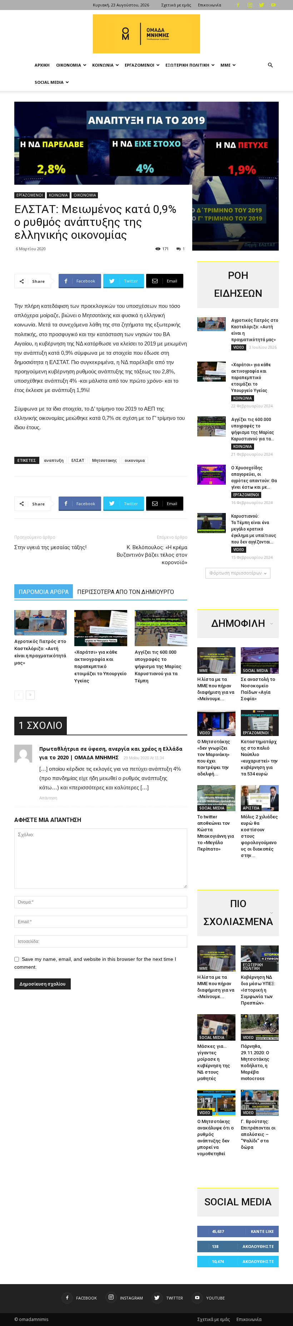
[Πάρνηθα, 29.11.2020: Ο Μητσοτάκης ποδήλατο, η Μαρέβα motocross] (260, 1027)
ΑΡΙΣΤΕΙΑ (251, 807)
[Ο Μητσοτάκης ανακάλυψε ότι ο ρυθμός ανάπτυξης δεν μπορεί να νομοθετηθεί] (216, 1103)
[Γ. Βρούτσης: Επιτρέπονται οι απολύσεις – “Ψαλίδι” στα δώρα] (260, 1103)
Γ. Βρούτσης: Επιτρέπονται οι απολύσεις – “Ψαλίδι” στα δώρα (258, 1134)
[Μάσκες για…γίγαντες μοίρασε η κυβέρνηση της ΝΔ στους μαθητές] (216, 1027)
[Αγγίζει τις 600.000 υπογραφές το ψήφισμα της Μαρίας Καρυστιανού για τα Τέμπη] (161, 628)
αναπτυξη (54, 460)
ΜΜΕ (225, 65)
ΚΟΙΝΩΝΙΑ (103, 65)
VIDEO (238, 347)
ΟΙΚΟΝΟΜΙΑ (68, 65)
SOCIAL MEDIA (49, 82)
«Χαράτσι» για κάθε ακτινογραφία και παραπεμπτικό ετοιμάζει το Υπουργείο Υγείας (100, 666)
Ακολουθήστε (258, 1246)
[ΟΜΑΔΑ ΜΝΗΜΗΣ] (146, 33)
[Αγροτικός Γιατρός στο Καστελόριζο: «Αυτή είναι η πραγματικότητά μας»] (40, 623)
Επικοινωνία (209, 5)
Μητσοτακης (104, 460)
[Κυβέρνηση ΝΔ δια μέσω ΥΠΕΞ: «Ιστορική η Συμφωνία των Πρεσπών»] (260, 958)
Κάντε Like (262, 1231)
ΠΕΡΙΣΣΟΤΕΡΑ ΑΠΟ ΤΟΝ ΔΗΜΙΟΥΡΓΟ (125, 592)
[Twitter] (261, 5)
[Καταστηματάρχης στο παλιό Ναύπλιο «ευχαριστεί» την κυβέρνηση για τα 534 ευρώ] (260, 723)
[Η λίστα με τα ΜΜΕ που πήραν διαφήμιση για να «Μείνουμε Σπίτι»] (216, 660)
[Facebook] (238, 5)
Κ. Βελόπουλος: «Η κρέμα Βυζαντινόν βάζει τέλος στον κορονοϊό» (152, 555)
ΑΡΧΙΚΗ (42, 65)
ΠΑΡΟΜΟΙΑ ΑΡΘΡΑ (44, 592)
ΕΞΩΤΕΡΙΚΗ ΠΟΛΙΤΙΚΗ (187, 65)
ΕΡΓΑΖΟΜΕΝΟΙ (139, 65)
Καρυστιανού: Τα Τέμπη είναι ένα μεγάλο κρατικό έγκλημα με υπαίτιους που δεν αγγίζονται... (253, 529)
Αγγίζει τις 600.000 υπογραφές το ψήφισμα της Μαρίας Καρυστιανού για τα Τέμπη (158, 666)
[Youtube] (273, 5)
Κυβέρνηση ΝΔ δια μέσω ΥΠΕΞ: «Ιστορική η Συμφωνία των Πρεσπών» (258, 990)
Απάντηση (48, 798)
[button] (270, 65)
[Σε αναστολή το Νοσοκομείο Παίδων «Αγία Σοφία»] (260, 660)
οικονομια (135, 460)
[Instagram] (249, 5)
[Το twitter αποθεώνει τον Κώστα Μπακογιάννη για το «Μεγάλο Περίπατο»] (216, 798)
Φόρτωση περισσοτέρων (235, 573)
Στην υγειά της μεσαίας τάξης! (50, 547)
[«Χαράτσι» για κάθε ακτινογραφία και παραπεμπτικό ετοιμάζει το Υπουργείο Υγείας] (100, 628)
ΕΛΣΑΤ (77, 460)
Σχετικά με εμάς (176, 5)
